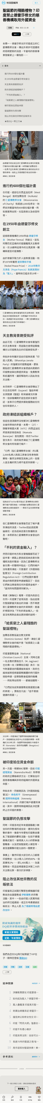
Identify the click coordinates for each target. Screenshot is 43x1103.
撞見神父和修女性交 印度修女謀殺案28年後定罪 (26, 1017)
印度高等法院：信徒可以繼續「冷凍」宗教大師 (25, 1035)
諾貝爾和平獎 (24, 261)
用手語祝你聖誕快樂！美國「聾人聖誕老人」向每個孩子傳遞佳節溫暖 (25, 1048)
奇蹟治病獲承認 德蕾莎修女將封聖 (26, 1011)
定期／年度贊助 (12, 938)
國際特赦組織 (12, 798)
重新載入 (21, 1089)
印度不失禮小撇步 (22, 1029)
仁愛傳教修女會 (14, 200)
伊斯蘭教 (26, 894)
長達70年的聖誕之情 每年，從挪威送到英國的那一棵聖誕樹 (25, 1042)
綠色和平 (15, 794)
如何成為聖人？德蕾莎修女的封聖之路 (25, 998)
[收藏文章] (34, 28)
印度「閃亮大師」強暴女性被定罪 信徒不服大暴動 (26, 1023)
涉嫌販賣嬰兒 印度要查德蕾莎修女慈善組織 (26, 992)
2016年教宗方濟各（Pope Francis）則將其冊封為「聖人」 (21, 269)
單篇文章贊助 (11, 932)
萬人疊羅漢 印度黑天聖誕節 (26, 1005)
